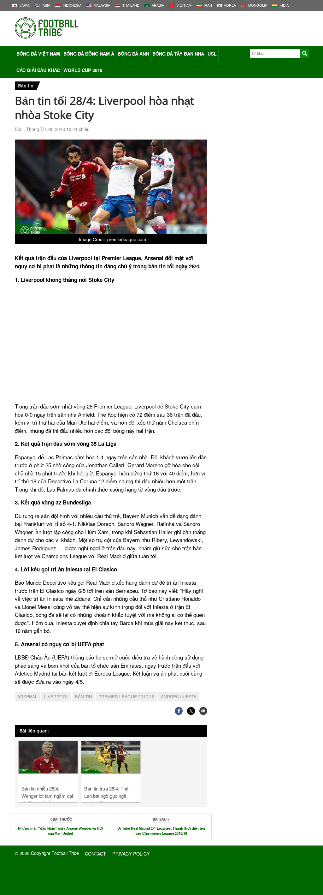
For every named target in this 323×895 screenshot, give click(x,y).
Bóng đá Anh (133, 54)
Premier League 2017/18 (126, 696)
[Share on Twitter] (191, 711)
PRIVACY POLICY (131, 853)
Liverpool (56, 696)
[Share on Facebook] (179, 711)
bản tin (83, 696)
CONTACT (95, 853)
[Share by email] (203, 711)
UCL (212, 54)
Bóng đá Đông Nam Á (88, 54)
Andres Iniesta (179, 696)
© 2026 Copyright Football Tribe (47, 853)
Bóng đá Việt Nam (38, 54)
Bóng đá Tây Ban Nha (178, 54)
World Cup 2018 (83, 70)
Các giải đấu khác (38, 70)
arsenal (27, 696)
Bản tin (25, 85)
